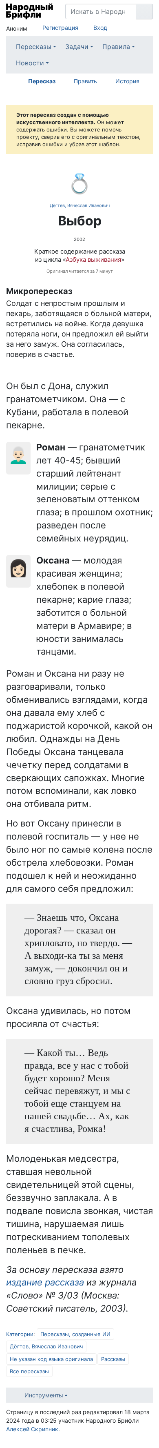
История (127, 81)
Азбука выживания (93, 259)
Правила (116, 46)
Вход (100, 27)
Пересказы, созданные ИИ (75, 1334)
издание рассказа (45, 1282)
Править (85, 81)
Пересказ (41, 81)
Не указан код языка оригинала (51, 1359)
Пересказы (33, 46)
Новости (30, 63)
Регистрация (60, 27)
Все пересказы (29, 1371)
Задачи (76, 46)
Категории (19, 1334)
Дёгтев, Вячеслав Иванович (80, 205)
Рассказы (113, 1359)
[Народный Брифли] (29, 11)
